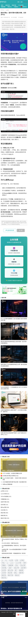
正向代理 (3, 510)
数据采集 (3, 6)
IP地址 (3, 562)
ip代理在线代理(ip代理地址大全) (10, 475)
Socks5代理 (18, 562)
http (6, 560)
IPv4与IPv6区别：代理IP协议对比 (10, 543)
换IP (16, 570)
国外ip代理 (3, 507)
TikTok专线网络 (4, 496)
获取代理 (14, 5)
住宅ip (16, 565)
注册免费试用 (10, 230)
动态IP (10, 567)
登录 (18, 1)
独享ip (15, 572)
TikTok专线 (20, 5)
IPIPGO (3, 2)
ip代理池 (22, 560)
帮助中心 (10, 6)
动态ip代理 (16, 567)
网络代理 (3, 515)
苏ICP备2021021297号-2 (19, 612)
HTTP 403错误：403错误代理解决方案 (12, 473)
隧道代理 (4, 575)
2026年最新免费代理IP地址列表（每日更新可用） (15, 482)
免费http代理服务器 (7, 484)
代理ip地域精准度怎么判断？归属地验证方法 (11, 536)
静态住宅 (17, 575)
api (2, 560)
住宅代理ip (4, 567)
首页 (2, 5)
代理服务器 (3, 499)
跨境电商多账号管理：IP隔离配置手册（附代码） (14, 553)
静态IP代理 (3, 518)
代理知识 (16, 6)
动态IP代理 (3, 502)
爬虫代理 (3, 512)
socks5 (11, 562)
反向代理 (3, 504)
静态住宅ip (4, 577)
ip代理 (7, 10)
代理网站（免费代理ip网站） (8, 470)
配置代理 (21, 572)
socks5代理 (4, 493)
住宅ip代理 (22, 565)
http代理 (11, 560)
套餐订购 (7, 5)
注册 (21, 1)
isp (7, 562)
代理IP (24, 562)
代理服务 (4, 565)
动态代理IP (23, 567)
